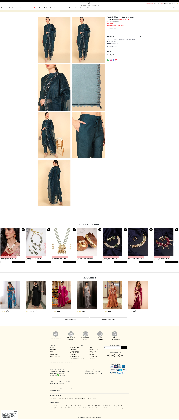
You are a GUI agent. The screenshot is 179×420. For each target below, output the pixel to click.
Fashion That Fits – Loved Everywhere (89, 10)
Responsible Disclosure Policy (77, 358)
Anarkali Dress (60, 410)
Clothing (43, 14)
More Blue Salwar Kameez (108, 319)
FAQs (91, 347)
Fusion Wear (53, 410)
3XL (115, 31)
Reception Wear (114, 407)
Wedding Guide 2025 (149, 3)
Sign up (173, 3)
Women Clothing (12, 7)
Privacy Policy (73, 354)
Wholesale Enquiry (94, 356)
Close (15, 411)
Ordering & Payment (94, 352)
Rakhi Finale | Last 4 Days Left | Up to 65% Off (30, 10)
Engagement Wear (124, 407)
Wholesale (162, 3)
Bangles (94, 398)
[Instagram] (115, 355)
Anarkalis (60, 7)
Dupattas (57, 407)
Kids (92, 7)
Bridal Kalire (64, 407)
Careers (51, 351)
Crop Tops (85, 407)
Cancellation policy (94, 349)
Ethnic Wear (99, 405)
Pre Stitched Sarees (108, 405)
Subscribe (124, 347)
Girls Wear (91, 407)
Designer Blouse (70, 405)
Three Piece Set (67, 7)
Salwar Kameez (49, 14)
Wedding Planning (54, 354)
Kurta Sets (97, 410)
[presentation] (5, 244)
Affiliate (166, 3)
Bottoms (52, 407)
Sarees (40, 7)
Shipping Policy (93, 351)
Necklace (84, 398)
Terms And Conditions (75, 352)
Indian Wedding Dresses (81, 405)
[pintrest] (122, 355)
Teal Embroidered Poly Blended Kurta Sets (61, 14)
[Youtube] (118, 355)
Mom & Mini (87, 7)
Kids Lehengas (99, 407)
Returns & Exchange (75, 351)
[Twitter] (112, 355)
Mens (81, 7)
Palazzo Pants (91, 405)
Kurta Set (20, 7)
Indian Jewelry (53, 398)
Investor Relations (74, 356)
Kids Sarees (106, 407)
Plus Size (46, 7)
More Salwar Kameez (70, 319)
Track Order (156, 3)
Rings (89, 398)
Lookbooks (92, 358)
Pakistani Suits (76, 410)
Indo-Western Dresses (55, 405)
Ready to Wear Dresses (119, 405)
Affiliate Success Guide (55, 356)
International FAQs (74, 347)
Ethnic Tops (71, 407)
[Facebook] (108, 355)
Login (170, 3)
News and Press (53, 349)
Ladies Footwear (69, 398)
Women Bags (61, 398)
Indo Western (75, 7)
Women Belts (78, 398)
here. (9, 417)
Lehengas (26, 7)
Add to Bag (18, 261)
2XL (111, 31)
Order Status (73, 349)
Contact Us (52, 352)
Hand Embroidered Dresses (87, 410)
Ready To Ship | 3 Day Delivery (149, 10)
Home (39, 14)
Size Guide (119, 28)
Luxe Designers (33, 7)
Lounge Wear (78, 407)
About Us (52, 347)
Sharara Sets (53, 7)
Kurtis (63, 405)
